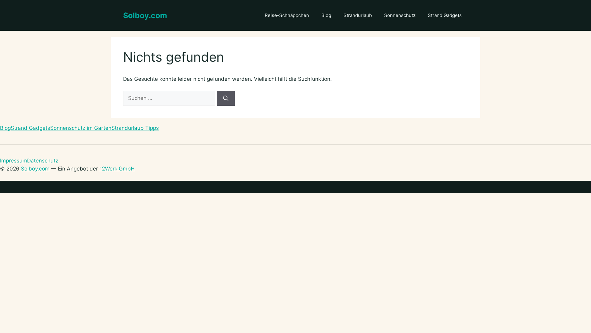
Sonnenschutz (400, 15)
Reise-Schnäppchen (287, 15)
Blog (326, 15)
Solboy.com (145, 15)
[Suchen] (226, 98)
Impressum (13, 161)
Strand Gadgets (445, 15)
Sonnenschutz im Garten (80, 128)
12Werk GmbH (117, 169)
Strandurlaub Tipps (135, 128)
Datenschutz (42, 161)
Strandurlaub (358, 15)
